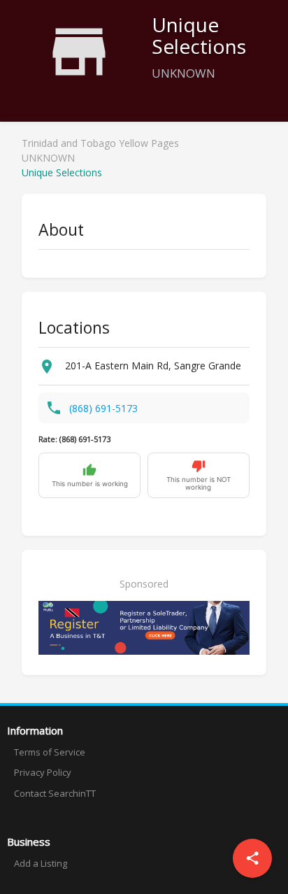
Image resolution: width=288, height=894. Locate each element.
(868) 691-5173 (103, 408)
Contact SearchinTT (55, 793)
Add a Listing (40, 863)
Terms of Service (49, 752)
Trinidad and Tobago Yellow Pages (100, 143)
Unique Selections (62, 172)
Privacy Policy (42, 772)
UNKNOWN (48, 157)
